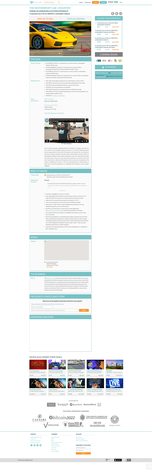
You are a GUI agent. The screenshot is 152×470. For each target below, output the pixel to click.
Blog (52, 440)
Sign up (103, 2)
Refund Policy (55, 444)
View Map (49, 267)
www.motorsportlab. (54, 210)
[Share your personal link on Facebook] (112, 14)
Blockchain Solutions (56, 442)
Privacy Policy (55, 451)
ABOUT (81, 2)
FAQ (109, 73)
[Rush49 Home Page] (36, 3)
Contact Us (33, 439)
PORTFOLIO (88, 2)
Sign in (95, 2)
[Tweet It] (116, 14)
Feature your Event (35, 440)
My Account (79, 437)
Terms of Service (55, 446)
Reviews (53, 449)
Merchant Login (80, 439)
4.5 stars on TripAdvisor (58, 95)
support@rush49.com (36, 437)
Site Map (53, 447)
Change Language (35, 442)
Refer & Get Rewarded (82, 440)
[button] (67, 249)
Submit (84, 310)
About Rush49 (55, 437)
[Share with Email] (120, 14)
